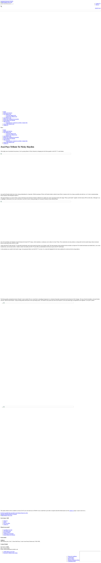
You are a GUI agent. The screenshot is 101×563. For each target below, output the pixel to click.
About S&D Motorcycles (8, 124)
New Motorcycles (7, 114)
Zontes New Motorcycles (11, 116)
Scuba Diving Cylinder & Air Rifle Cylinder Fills (16, 122)
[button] (50, 127)
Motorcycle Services (7, 112)
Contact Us (5, 125)
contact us (71, 510)
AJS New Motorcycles (11, 115)
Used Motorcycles (7, 117)
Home (4, 111)
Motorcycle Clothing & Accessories (11, 119)
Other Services (6, 121)
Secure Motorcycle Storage (9, 120)
